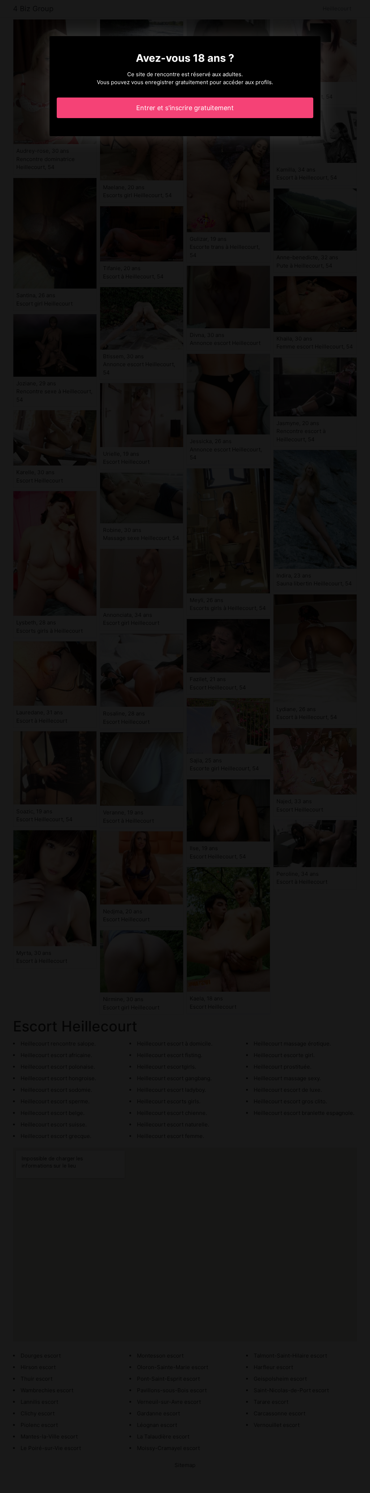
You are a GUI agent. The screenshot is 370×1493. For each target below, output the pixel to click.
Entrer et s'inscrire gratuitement (185, 108)
